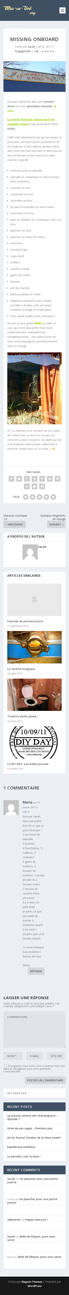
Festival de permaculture (25, 621)
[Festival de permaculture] (34, 600)
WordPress (35, 1286)
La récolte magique (21, 669)
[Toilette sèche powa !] (34, 695)
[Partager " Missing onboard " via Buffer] (57, 479)
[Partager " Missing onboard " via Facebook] (11, 479)
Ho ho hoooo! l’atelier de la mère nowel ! (34, 1137)
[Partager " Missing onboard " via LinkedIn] (50, 479)
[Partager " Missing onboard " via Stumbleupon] (27, 486)
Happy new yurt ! (36, 1219)
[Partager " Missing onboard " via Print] (42, 486)
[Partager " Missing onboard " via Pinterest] (42, 479)
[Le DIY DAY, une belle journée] (34, 742)
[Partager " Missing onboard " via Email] (34, 486)
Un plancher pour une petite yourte (32, 1180)
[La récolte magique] (34, 647)
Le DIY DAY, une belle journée (27, 764)
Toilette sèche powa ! (22, 716)
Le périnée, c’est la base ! (23, 1156)
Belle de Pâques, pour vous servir (31, 1238)
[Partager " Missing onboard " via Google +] (27, 479)
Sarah (31, 46)
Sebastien (14, 1219)
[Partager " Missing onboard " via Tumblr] (34, 479)
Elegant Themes (31, 1281)
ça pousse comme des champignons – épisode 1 (32, 1117)
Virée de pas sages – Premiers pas (29, 1128)
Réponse (36, 971)
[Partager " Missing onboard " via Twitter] (19, 479)
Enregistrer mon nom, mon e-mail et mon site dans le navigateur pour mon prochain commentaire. (34, 1068)
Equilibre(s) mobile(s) (21, 1147)
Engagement (23, 51)
